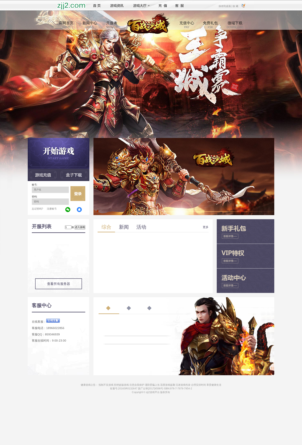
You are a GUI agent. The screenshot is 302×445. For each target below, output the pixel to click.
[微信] (68, 209)
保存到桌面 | (225, 6)
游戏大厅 (140, 5)
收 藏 (235, 6)
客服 (180, 5)
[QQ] (79, 209)
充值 (162, 5)
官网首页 (66, 25)
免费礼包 (210, 25)
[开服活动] (183, 139)
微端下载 (235, 25)
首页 (97, 5)
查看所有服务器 (58, 284)
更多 (206, 227)
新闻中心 (89, 25)
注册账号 (52, 208)
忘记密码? (37, 208)
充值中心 (186, 25)
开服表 (112, 25)
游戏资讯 (116, 5)
